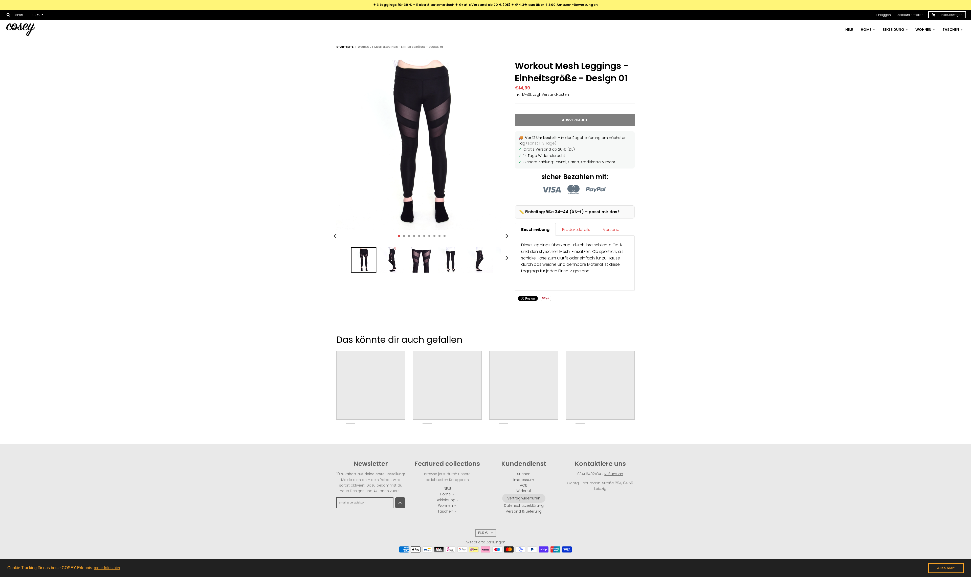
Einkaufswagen (949, 15)
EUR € (35, 15)
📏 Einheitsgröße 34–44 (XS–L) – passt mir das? (569, 212)
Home (445, 494)
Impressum (523, 479)
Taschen (445, 511)
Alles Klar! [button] (946, 568)
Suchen (524, 473)
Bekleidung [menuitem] (893, 29)
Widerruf (523, 490)
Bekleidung (445, 499)
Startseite (345, 47)
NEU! (447, 488)
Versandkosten (555, 94)
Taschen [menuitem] (950, 29)
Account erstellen (910, 15)
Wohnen (445, 505)
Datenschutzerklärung (524, 505)
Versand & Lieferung (524, 511)
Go (400, 502)
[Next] (506, 236)
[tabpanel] (575, 263)
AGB (523, 485)
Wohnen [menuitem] (923, 29)
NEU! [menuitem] (849, 29)
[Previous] (335, 236)
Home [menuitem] (866, 29)
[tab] (535, 229)
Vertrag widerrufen (523, 498)
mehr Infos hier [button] (107, 568)
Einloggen (883, 15)
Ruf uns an (613, 473)
